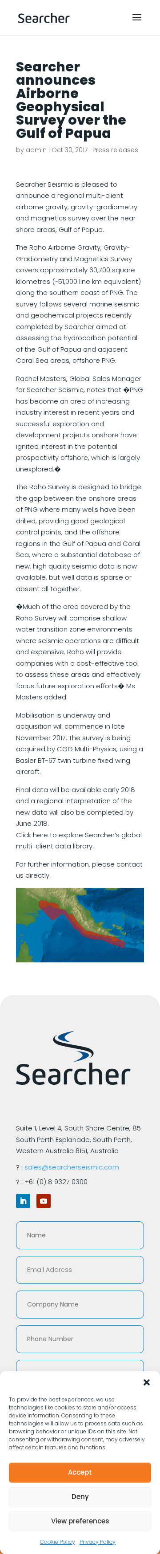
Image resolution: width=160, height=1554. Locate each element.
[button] (146, 1382)
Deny (80, 1496)
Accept (80, 1472)
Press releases (115, 149)
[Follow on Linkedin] (23, 1201)
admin (36, 149)
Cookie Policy (57, 1542)
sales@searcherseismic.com (71, 1167)
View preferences (80, 1521)
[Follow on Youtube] (43, 1201)
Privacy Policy (98, 1542)
